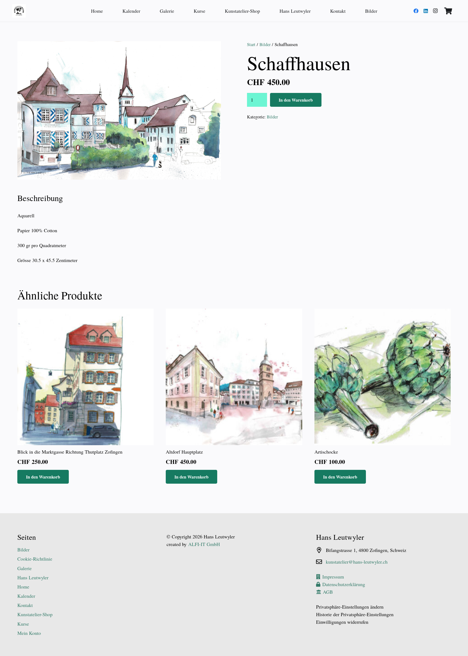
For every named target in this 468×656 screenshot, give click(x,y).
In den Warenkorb (296, 100)
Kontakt (25, 605)
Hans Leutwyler (32, 577)
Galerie (24, 568)
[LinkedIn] (426, 11)
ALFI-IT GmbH (204, 544)
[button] (211, 51)
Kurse (23, 624)
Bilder (265, 44)
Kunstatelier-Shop (35, 614)
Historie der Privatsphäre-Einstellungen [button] (355, 614)
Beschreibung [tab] (40, 197)
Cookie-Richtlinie (34, 558)
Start (251, 44)
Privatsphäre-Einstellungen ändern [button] (350, 606)
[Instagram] (435, 11)
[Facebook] (416, 11)
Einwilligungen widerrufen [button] (342, 622)
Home (23, 586)
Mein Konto (29, 633)
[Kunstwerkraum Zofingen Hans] (19, 11)
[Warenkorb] (448, 11)
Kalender (26, 596)
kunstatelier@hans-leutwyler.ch (357, 561)
